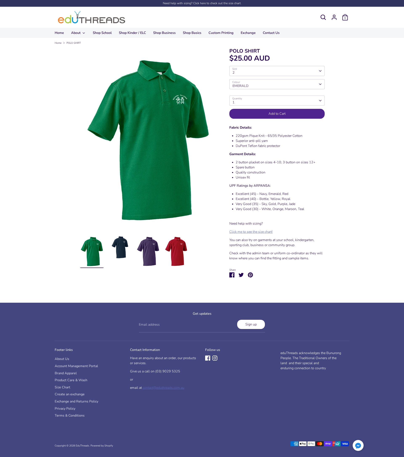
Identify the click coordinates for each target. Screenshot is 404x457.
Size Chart (62, 387)
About (76, 33)
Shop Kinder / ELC (132, 33)
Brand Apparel (66, 373)
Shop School (102, 33)
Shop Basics (192, 33)
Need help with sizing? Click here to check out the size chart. (202, 3)
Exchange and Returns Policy (76, 401)
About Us (62, 359)
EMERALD (241, 86)
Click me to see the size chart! (251, 231)
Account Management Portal (76, 366)
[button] (358, 446)
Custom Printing (221, 33)
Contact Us (271, 33)
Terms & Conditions (70, 415)
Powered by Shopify (101, 445)
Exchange (248, 33)
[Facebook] (207, 358)
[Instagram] (214, 358)
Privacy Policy (65, 408)
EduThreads (82, 445)
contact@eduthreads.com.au (163, 387)
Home (59, 33)
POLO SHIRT (73, 43)
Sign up (251, 324)
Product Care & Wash (71, 380)
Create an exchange (70, 394)
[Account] (334, 17)
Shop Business (164, 33)
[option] (148, 141)
